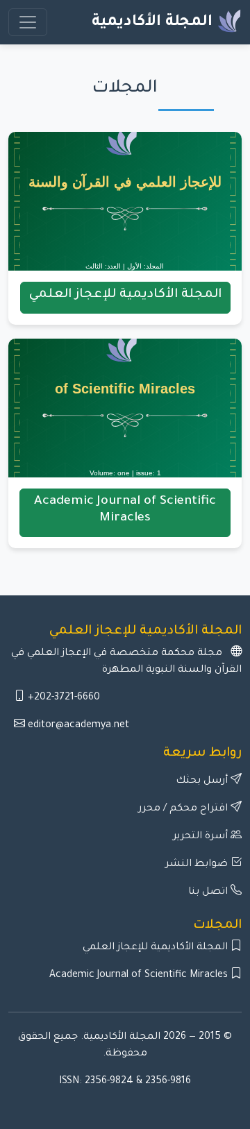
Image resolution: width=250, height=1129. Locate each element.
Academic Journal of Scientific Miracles (140, 975)
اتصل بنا (209, 892)
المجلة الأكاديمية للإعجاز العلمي (157, 947)
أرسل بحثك (203, 781)
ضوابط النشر (198, 864)
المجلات (217, 926)
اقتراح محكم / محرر (184, 809)
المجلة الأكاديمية (154, 23)
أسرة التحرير (202, 836)
